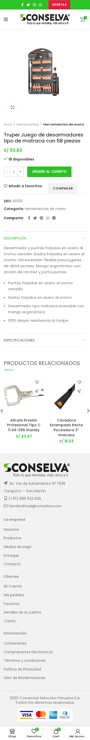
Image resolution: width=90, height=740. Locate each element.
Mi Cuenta (13, 586)
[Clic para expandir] (13, 107)
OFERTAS (59, 4)
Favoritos (12, 604)
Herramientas (27, 124)
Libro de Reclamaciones (24, 678)
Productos (13, 538)
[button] (36, 391)
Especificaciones (19, 340)
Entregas (11, 555)
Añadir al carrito (49, 172)
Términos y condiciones (25, 660)
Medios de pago (18, 546)
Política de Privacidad (22, 669)
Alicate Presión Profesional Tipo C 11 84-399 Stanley (23, 425)
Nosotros (11, 529)
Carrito (10, 621)
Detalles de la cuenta (22, 612)
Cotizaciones (15, 643)
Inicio (8, 124)
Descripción (15, 238)
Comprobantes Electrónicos (28, 652)
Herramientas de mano (63, 124)
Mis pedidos (14, 595)
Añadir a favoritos (25, 186)
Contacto (12, 564)
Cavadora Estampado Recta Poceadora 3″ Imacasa (66, 428)
